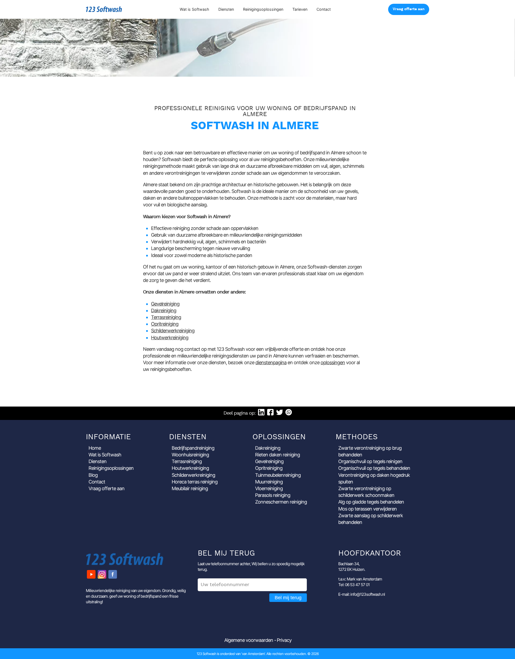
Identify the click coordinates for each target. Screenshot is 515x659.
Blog (93, 475)
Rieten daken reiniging (277, 454)
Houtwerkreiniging (169, 337)
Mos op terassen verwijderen (367, 509)
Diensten (226, 9)
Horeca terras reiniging (195, 482)
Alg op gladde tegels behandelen (371, 502)
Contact (324, 9)
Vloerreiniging (269, 488)
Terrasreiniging (166, 317)
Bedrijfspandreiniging (193, 448)
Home (95, 448)
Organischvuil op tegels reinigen (370, 461)
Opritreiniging (164, 324)
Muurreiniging (269, 482)
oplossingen (333, 362)
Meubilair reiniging (190, 488)
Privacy (284, 640)
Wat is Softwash (194, 9)
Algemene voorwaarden (248, 640)
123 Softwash (104, 9)
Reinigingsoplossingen (263, 9)
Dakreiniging (163, 310)
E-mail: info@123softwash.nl (361, 594)
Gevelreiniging (165, 304)
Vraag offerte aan (409, 9)
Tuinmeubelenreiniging (278, 475)
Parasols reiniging (272, 495)
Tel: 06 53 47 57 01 (354, 584)
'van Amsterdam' (253, 653)
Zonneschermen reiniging (281, 502)
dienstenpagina (270, 362)
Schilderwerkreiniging (172, 330)
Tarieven (299, 9)
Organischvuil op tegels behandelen (374, 468)
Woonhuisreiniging (190, 454)
